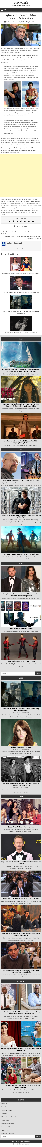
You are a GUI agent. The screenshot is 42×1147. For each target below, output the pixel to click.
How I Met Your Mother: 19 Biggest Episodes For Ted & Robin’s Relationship (21, 934)
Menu (5, 10)
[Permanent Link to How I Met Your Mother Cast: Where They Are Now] (21, 884)
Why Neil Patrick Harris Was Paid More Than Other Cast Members (21, 863)
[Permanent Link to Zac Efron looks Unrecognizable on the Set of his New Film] (21, 283)
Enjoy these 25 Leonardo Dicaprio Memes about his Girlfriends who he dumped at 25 (21, 595)
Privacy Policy (5, 1130)
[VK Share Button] (32, 221)
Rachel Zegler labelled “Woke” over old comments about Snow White (21, 1049)
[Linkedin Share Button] (29, 221)
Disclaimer (4, 1113)
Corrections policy (6, 1110)
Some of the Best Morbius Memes (21, 628)
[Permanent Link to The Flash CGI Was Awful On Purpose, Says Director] (21, 539)
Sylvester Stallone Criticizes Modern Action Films (21, 16)
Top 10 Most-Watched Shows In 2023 (21, 827)
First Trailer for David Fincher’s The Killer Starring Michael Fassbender (21, 709)
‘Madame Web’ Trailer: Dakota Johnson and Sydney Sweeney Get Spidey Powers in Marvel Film (21, 405)
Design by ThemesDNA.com (21, 1144)
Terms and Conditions (7, 1133)
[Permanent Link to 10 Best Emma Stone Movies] (21, 732)
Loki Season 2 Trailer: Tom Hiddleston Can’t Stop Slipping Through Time (21, 442)
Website (21, 249)
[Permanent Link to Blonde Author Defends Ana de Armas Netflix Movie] (21, 323)
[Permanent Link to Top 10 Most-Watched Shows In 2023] (21, 812)
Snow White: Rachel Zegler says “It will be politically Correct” (21, 273)
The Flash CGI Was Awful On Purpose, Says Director (21, 554)
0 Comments (26, 712)
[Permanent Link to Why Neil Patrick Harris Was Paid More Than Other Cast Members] (21, 847)
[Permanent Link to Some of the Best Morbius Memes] (21, 613)
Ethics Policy (5, 1120)
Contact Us (4, 1107)
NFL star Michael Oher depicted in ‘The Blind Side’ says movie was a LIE (21, 1086)
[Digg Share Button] (25, 221)
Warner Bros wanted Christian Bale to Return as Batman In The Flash (21, 516)
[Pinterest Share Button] (17, 221)
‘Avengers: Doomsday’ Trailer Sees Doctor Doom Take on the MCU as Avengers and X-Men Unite (21, 370)
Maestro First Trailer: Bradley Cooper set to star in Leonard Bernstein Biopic (21, 784)
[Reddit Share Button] (21, 221)
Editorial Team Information (9, 1117)
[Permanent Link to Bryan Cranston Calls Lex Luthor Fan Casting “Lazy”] (21, 465)
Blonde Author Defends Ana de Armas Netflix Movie (21, 332)
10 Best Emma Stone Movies (21, 747)
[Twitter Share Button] (9, 221)
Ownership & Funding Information (11, 1127)
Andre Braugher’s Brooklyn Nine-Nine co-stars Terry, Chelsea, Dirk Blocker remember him (21, 1013)
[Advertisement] (21, 175)
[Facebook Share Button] (13, 221)
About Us (4, 1103)
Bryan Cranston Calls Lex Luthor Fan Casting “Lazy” (21, 480)
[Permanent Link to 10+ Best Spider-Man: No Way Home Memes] (21, 646)
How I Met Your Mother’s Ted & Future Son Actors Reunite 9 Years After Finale (21, 971)
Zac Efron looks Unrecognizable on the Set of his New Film (21, 292)
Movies (24, 226)
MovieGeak (21, 2)
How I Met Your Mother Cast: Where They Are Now (21, 898)
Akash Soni (32, 22)
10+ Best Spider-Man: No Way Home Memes (21, 661)
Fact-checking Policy (7, 1123)
